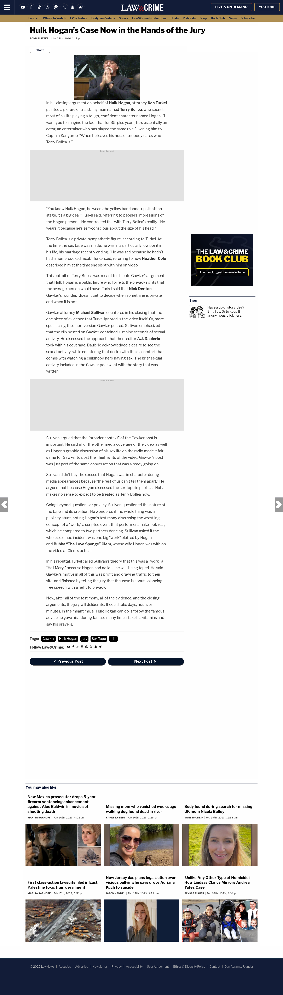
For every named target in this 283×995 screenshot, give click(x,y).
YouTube (267, 7)
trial (113, 639)
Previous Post (4, 505)
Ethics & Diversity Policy (189, 966)
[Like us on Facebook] (31, 10)
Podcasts (189, 18)
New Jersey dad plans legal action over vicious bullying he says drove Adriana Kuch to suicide (141, 882)
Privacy (116, 966)
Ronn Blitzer (39, 38)
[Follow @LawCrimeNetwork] (64, 10)
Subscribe (248, 18)
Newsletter (99, 966)
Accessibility (134, 966)
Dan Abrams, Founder (239, 966)
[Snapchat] (72, 10)
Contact (214, 966)
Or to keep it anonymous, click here (224, 313)
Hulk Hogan (68, 639)
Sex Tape (99, 639)
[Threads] (56, 10)
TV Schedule (78, 18)
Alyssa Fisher (194, 893)
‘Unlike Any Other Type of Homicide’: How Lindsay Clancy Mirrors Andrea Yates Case (217, 882)
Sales (233, 18)
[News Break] (81, 10)
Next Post (279, 505)
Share (40, 50)
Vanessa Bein (115, 817)
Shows (123, 18)
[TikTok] (39, 10)
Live (31, 18)
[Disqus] (107, 724)
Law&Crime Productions (149, 18)
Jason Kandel (115, 893)
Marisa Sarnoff (39, 817)
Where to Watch (54, 18)
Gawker (48, 639)
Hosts (175, 18)
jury (84, 639)
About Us (65, 966)
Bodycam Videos (103, 18)
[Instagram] (47, 10)
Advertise (81, 966)
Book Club (218, 18)
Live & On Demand (231, 7)
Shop (203, 18)
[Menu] (7, 7)
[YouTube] (23, 10)
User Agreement (158, 966)
